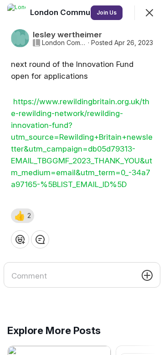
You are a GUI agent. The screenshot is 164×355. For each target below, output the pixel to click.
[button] (22, 215)
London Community (64, 42)
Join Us (107, 12)
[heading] (68, 12)
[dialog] (82, 177)
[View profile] (16, 13)
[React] (20, 239)
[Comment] (40, 239)
